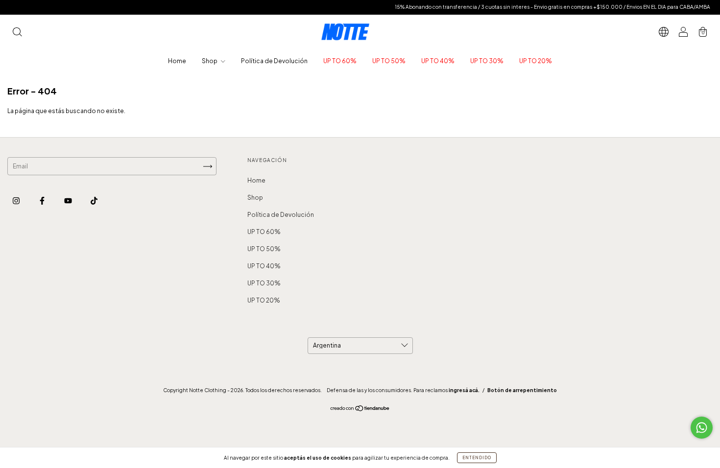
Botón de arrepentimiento (522, 390)
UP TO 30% (487, 61)
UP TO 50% (389, 61)
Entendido (476, 457)
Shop (210, 61)
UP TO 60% (340, 61)
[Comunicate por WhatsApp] (702, 428)
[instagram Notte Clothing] (16, 200)
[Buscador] (17, 33)
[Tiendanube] (360, 409)
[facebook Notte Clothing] (42, 200)
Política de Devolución (274, 61)
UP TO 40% (438, 61)
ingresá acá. (464, 390)
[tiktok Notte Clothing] (94, 200)
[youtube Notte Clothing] (68, 200)
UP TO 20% (535, 61)
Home (177, 61)
